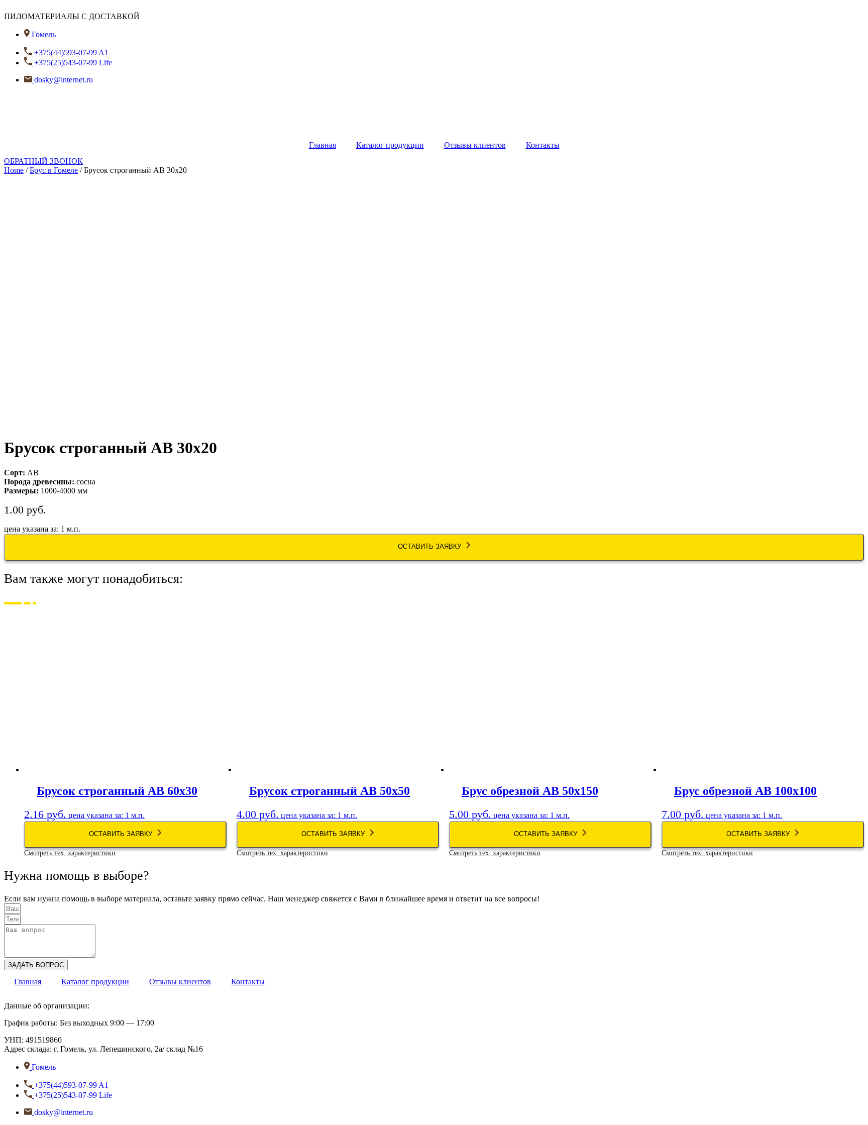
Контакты (543, 145)
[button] (43, 161)
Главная (322, 145)
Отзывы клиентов (475, 145)
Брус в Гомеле (54, 170)
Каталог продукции (390, 145)
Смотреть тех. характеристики (70, 853)
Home (14, 170)
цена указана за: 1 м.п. (110, 811)
